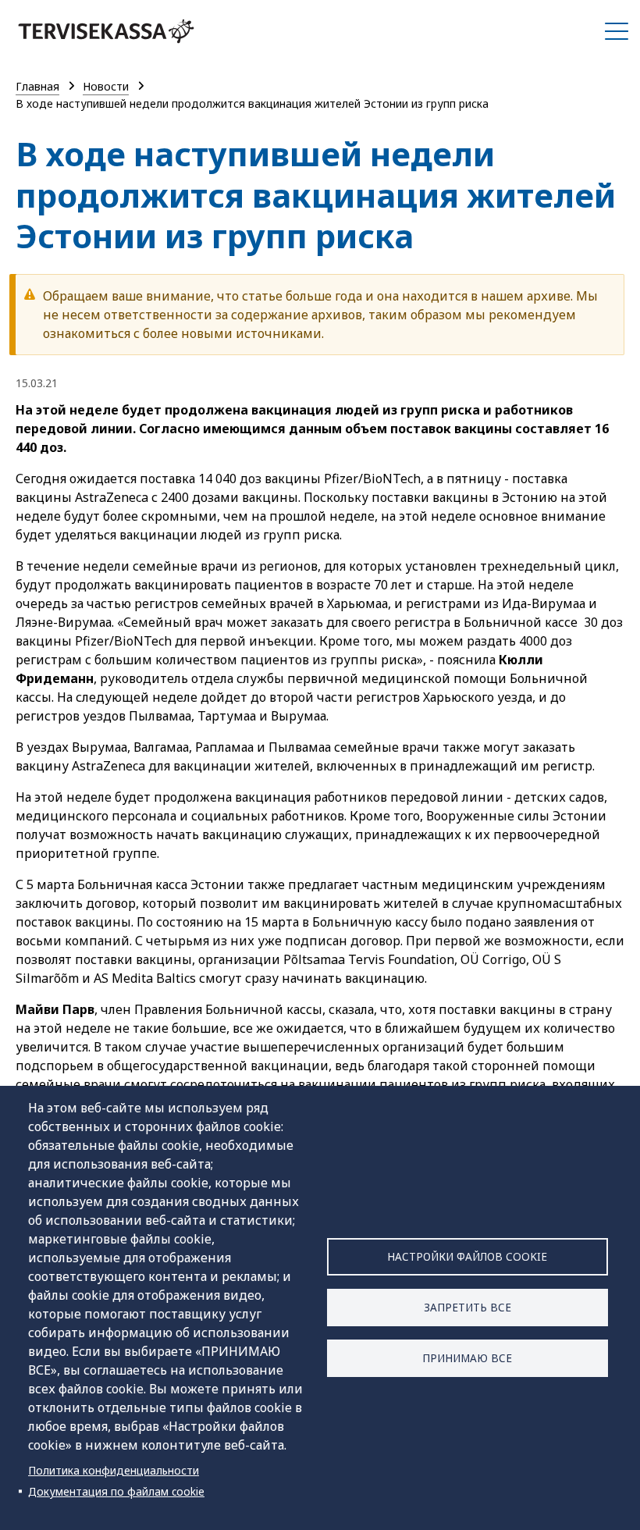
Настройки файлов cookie (467, 1256)
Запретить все (467, 1307)
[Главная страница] (106, 31)
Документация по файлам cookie (116, 1491)
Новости (106, 86)
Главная (37, 86)
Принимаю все (467, 1357)
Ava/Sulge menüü (616, 31)
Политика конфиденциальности (113, 1470)
